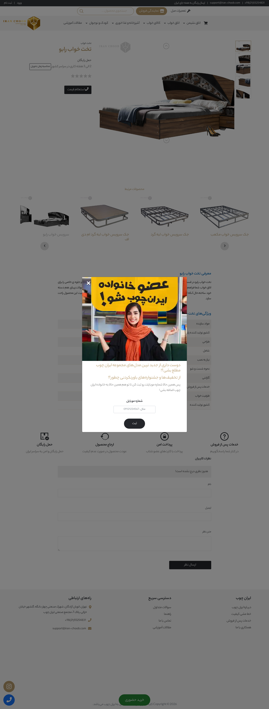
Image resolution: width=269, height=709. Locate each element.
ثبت (134, 423)
